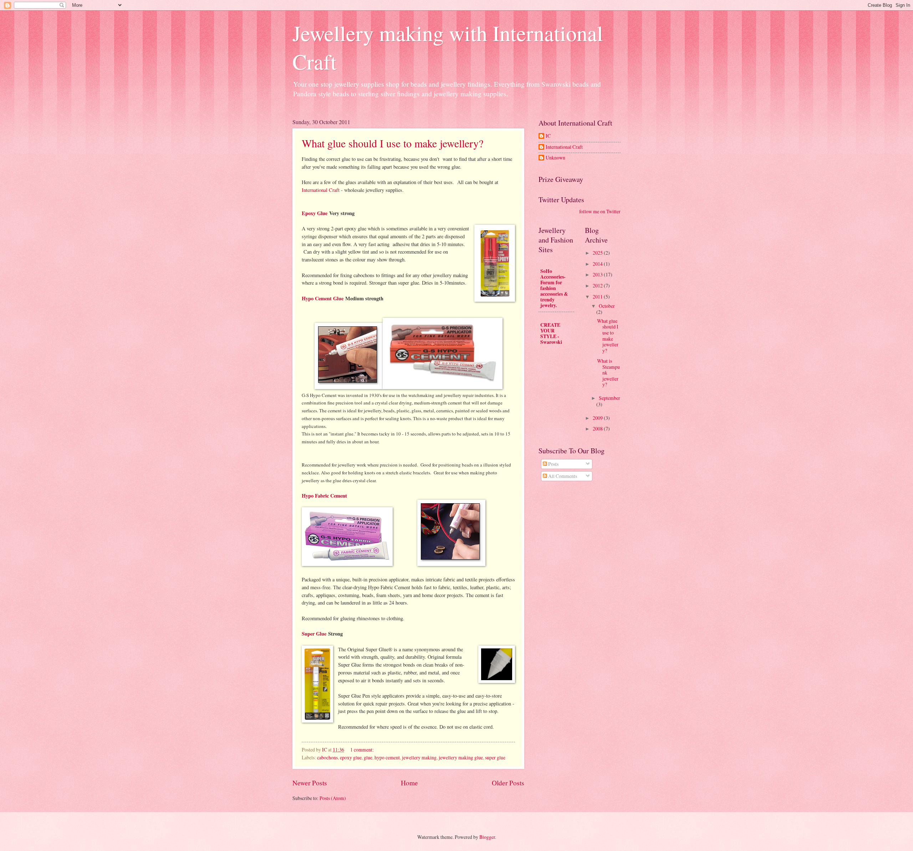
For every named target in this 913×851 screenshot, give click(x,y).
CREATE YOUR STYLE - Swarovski (551, 333)
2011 (598, 296)
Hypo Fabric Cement (324, 495)
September (609, 397)
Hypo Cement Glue (322, 298)
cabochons (327, 757)
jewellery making (419, 757)
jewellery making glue (461, 757)
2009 (598, 417)
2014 (598, 263)
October (607, 305)
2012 (598, 285)
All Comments (562, 476)
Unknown (555, 158)
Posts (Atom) (333, 798)
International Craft (321, 190)
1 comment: (362, 749)
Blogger (487, 837)
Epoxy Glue (314, 213)
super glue (495, 757)
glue (368, 757)
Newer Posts (309, 782)
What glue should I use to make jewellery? (392, 143)
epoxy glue (351, 757)
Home (409, 782)
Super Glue (314, 633)
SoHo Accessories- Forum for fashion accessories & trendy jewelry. (554, 288)
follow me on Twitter (600, 211)
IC (548, 136)
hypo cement (387, 757)
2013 (598, 274)
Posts (552, 463)
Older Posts (508, 782)
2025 (598, 252)
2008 (598, 428)
